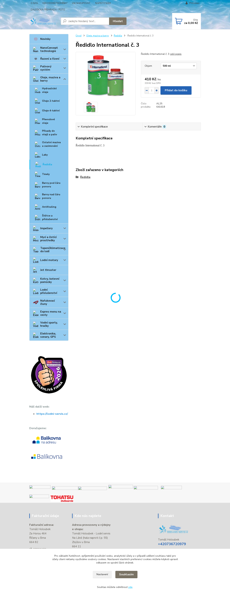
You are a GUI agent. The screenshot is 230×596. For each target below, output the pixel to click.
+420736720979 (172, 544)
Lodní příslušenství (48, 291)
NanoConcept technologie (49, 49)
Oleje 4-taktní (51, 110)
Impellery (46, 228)
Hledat (118, 21)
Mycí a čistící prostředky (48, 238)
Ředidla (47, 164)
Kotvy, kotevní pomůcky (49, 280)
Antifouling (49, 207)
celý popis (175, 54)
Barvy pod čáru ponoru (51, 184)
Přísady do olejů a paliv (49, 132)
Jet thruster (48, 270)
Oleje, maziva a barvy (50, 79)
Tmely (46, 174)
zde (130, 587)
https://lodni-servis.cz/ (52, 414)
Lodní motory (49, 260)
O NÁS (34, 3)
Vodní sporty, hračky (49, 324)
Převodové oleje (48, 121)
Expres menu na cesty (50, 313)
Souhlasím (126, 574)
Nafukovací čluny (47, 302)
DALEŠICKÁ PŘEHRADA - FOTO (48, 9)
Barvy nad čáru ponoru (51, 196)
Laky (45, 154)
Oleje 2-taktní (51, 101)
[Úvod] (43, 21)
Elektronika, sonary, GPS (48, 335)
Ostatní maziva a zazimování (51, 144)
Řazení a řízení (49, 59)
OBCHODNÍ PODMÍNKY (54, 3)
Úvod (78, 35)
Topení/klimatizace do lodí (52, 249)
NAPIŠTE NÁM (103, 3)
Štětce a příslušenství (50, 217)
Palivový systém (45, 68)
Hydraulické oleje (49, 90)
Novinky (45, 39)
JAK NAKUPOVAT (81, 3)
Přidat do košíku (176, 90)
